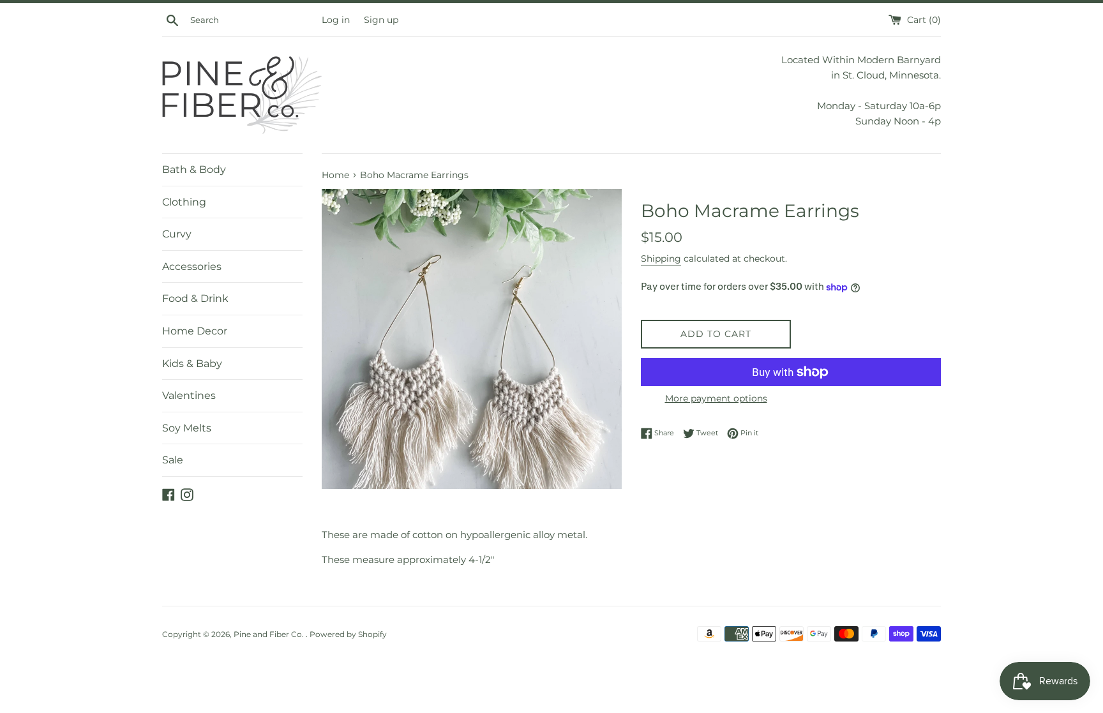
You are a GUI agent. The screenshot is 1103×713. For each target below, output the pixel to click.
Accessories (191, 266)
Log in (336, 20)
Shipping (661, 258)
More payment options (716, 398)
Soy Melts (186, 428)
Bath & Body (194, 169)
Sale (172, 460)
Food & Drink (195, 298)
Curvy (176, 234)
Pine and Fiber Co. (270, 634)
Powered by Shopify (348, 634)
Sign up (381, 20)
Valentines (189, 395)
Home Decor (194, 331)
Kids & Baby (192, 363)
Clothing (184, 202)
